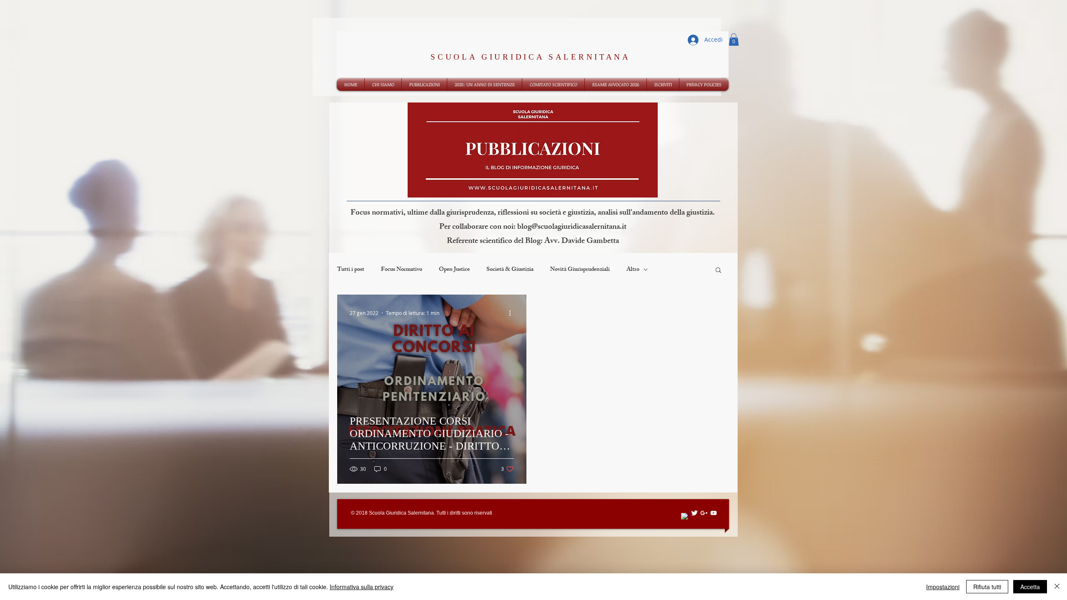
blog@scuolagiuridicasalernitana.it (571, 227)
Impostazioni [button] (942, 586)
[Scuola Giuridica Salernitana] (685, 516)
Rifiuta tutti (987, 586)
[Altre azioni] (513, 313)
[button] (734, 39)
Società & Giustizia (510, 269)
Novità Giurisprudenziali (580, 269)
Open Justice (454, 269)
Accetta (1030, 586)
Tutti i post (350, 269)
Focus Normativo (401, 269)
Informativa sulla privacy (361, 586)
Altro (632, 269)
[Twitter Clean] (694, 513)
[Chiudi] (1057, 586)
